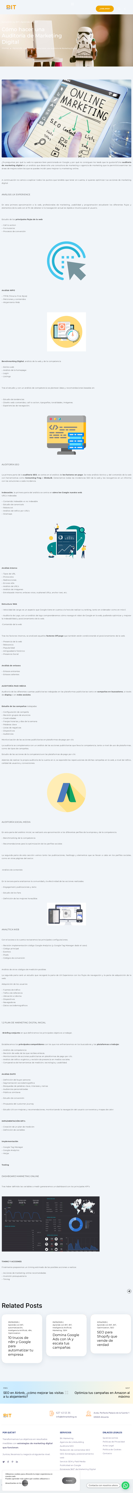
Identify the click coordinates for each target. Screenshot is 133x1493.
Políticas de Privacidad (114, 1442)
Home (5, 48)
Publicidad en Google (70, 1465)
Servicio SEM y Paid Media (72, 1461)
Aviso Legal (108, 1445)
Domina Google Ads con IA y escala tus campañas (66, 1341)
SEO (112, 1327)
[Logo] (11, 7)
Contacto (107, 1453)
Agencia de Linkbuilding (72, 1442)
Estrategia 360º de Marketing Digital (78, 1469)
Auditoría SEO (67, 1446)
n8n (30, 1330)
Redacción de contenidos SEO (75, 1450)
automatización (15, 1327)
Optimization (14, 1333)
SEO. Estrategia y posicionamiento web (77, 1456)
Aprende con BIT (22, 48)
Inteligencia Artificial (17, 1330)
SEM (65, 1330)
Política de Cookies (112, 1449)
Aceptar (69, 1481)
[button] (125, 1485)
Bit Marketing (67, 1438)
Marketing (57, 1330)
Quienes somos (110, 1438)
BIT (17, 22)
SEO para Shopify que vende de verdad (107, 1338)
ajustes (25, 1483)
